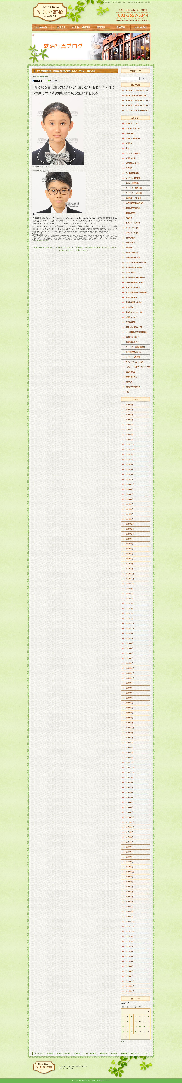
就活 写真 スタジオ (133, 163)
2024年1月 (129, 519)
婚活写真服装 (130, 238)
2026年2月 (129, 435)
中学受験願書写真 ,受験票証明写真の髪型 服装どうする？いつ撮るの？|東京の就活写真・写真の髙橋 (122, 2)
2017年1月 (129, 867)
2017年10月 (130, 827)
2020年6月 (129, 698)
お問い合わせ (140, 27)
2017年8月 (129, 837)
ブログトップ (135, 71)
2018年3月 (129, 807)
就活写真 (61, 27)
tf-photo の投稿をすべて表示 (40, 240)
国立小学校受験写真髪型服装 (136, 292)
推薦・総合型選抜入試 (134, 327)
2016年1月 (129, 917)
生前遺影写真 (130, 213)
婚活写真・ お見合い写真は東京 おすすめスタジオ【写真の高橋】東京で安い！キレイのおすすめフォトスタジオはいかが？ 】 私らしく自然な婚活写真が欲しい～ (138, 90)
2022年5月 (129, 608)
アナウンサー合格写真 (134, 193)
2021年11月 (130, 628)
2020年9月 (129, 683)
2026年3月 (129, 430)
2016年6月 (129, 892)
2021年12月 (130, 623)
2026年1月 (129, 440)
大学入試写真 (130, 322)
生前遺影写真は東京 (133, 208)
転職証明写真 (130, 243)
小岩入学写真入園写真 (134, 302)
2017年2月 (129, 862)
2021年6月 (129, 643)
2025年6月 (129, 464)
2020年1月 (129, 723)
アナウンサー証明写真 (134, 188)
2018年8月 (129, 782)
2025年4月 (129, 474)
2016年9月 (129, 877)
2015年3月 (129, 966)
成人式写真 (130, 307)
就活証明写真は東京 (133, 387)
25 (131, 1032)
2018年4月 (129, 802)
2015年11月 (130, 926)
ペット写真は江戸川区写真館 (136, 332)
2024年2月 (129, 514)
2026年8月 (129, 405)
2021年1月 (129, 663)
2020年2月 (129, 718)
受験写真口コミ (131, 377)
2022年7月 (129, 599)
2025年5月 (129, 469)
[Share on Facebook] (33, 81)
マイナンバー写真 (132, 228)
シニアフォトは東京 (133, 153)
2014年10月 (130, 991)
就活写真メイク (131, 317)
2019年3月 (129, 753)
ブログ (145, 1053)
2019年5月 (129, 748)
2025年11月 (130, 444)
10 (127, 1021)
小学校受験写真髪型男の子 (135, 277)
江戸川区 (129, 168)
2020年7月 (129, 693)
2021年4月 (129, 653)
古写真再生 (103, 1053)
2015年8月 (129, 941)
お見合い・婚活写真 (81, 27)
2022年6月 (129, 603)
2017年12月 (130, 817)
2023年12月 (130, 524)
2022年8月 (129, 594)
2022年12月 (130, 574)
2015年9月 (129, 936)
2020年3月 (129, 713)
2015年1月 (129, 976)
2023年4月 (129, 559)
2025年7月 (129, 459)
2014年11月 (130, 986)
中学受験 (129, 248)
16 (123, 1026)
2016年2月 (129, 912)
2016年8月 (129, 882)
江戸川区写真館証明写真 (134, 203)
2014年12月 (130, 981)
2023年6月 (129, 554)
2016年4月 (129, 902)
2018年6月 (129, 792)
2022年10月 (130, 584)
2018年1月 (129, 812)
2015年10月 (130, 931)
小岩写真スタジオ (132, 342)
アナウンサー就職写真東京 (135, 347)
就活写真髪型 (130, 272)
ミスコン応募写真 (132, 183)
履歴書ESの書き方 (132, 337)
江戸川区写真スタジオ (134, 352)
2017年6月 (129, 842)
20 (140, 1026)
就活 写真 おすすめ (133, 128)
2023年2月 (129, 564)
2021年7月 (129, 638)
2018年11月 (130, 767)
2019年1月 (129, 762)
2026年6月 (129, 415)
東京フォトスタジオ (133, 223)
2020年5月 (129, 703)
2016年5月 (129, 897)
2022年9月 (129, 589)
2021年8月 (129, 633)
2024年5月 (129, 499)
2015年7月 (129, 946)
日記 (127, 392)
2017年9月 (129, 832)
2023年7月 (129, 549)
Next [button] (34, 214)
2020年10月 (130, 678)
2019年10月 (130, 728)
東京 (127, 148)
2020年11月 (130, 673)
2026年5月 (129, 420)
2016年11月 (130, 872)
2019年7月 (129, 738)
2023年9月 (129, 539)
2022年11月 (130, 579)
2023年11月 (130, 529)
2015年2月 (129, 971)
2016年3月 (129, 907)
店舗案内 (124, 1053)
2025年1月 (129, 479)
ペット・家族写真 (121, 27)
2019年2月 (129, 758)
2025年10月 (130, 449)
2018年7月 (129, 787)
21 (144, 1026)
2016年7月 (129, 887)
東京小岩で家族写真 (133, 287)
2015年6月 (129, 951)
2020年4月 (129, 708)
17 (127, 1026)
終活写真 (129, 218)
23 (123, 1032)
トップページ (41, 27)
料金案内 (114, 1053)
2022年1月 (129, 618)
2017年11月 (130, 822)
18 (131, 1026)
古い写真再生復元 (132, 173)
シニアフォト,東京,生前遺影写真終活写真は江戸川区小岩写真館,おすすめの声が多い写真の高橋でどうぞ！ (138, 110)
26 (136, 1032)
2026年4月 (129, 425)
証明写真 (101, 27)
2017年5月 (129, 847)
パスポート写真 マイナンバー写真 (138, 367)
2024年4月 (129, 504)
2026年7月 (129, 410)
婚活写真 (129, 143)
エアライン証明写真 (133, 178)
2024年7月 (129, 494)
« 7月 (123, 1041)
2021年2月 (129, 658)
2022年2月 (129, 613)
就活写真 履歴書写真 (133, 138)
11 (131, 1021)
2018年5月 (129, 797)
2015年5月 (129, 956)
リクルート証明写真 (133, 357)
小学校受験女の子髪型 (134, 267)
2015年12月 (130, 922)
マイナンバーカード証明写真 (136, 262)
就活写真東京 (130, 372)
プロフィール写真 (132, 233)
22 (148, 1026)
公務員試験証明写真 (133, 258)
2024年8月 (129, 489)
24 (127, 1032)
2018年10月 (130, 772)
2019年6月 (129, 743)
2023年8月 (129, 544)
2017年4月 (129, 852)
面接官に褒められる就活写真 (136, 95)
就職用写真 (130, 133)
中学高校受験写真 (132, 253)
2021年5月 (129, 648)
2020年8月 (129, 688)
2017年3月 (129, 857)
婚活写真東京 (130, 158)
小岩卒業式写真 (131, 297)
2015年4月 (129, 961)
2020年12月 (130, 668)
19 (136, 1026)
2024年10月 (130, 484)
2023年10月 (130, 534)
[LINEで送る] (52, 81)
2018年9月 (129, 777)
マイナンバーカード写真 (134, 362)
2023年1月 (129, 569)
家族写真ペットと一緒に (134, 312)
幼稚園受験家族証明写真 (134, 282)
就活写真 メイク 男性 (133, 198)
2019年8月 (129, 733)
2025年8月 (129, 454)
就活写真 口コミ (132, 123)
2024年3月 (129, 509)
